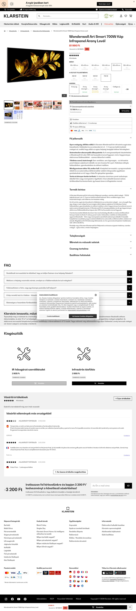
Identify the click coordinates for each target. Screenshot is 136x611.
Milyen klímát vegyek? (45, 547)
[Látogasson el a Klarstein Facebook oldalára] (12, 599)
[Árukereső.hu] (109, 16)
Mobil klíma (8, 528)
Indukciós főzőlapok (11, 557)
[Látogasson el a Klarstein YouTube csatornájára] (19, 599)
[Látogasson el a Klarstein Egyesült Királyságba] (74, 576)
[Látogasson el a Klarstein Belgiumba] (86, 581)
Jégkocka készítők (11, 544)
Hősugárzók (13, 31)
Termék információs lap (74, 53)
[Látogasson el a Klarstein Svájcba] (78, 572)
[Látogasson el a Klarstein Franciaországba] (82, 572)
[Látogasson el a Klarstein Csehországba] (82, 576)
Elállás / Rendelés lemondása (80, 538)
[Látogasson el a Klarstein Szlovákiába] (78, 576)
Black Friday (41, 525)
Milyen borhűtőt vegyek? (46, 537)
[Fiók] (121, 16)
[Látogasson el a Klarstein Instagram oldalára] (6, 599)
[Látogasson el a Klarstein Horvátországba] (70, 581)
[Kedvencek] (126, 16)
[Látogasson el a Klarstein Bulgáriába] (78, 581)
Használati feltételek (65, 599)
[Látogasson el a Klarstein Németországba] (70, 572)
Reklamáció (73, 535)
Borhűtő (7, 525)
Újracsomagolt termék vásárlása (83, 106)
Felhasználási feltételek (108, 581)
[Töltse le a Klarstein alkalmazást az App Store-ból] (108, 573)
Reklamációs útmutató (77, 541)
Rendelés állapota (76, 532)
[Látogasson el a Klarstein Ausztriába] (74, 572)
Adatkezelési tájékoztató (111, 532)
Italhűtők (7, 547)
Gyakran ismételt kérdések (108, 9)
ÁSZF (52, 599)
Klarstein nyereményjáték (111, 528)
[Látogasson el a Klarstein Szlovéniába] (78, 586)
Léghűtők (7, 551)
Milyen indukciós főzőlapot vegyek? (50, 543)
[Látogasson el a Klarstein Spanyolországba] (70, 576)
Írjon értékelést (123, 398)
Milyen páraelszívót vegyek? (47, 540)
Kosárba (99, 607)
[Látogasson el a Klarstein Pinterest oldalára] (25, 599)
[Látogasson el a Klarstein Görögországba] (82, 586)
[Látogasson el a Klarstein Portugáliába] (74, 586)
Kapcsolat (128, 9)
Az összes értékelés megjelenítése (71, 472)
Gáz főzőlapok (9, 560)
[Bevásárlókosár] (130, 16)
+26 (127, 89)
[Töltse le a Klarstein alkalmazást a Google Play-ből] (120, 573)
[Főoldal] (6, 31)
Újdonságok (121, 24)
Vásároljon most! (104, 4)
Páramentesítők (10, 532)
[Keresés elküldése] (39, 16)
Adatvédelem (94, 491)
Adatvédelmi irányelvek (116, 579)
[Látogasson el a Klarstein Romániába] (74, 581)
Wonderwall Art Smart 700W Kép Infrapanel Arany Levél (70, 31)
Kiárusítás (108, 24)
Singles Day (41, 528)
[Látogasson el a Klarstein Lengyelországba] (86, 576)
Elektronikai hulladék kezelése (113, 525)
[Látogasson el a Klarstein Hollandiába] (70, 586)
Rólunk (78, 599)
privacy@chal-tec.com (117, 495)
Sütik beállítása (108, 535)
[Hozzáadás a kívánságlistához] (130, 607)
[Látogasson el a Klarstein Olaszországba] (86, 572)
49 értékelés (73, 58)
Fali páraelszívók (10, 554)
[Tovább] (134, 24)
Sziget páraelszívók (11, 535)
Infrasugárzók (24, 31)
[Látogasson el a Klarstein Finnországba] (82, 581)
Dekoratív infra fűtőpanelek (41, 31)
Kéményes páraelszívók (13, 538)
